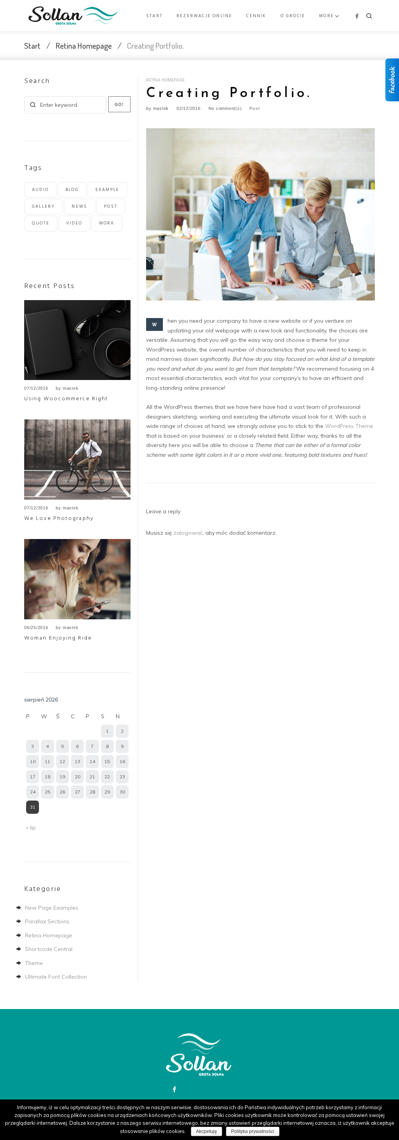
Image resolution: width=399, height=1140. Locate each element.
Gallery (43, 206)
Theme (34, 963)
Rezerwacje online (204, 15)
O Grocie (293, 15)
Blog (72, 189)
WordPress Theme (349, 425)
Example (107, 189)
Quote (40, 223)
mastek (161, 108)
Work (107, 223)
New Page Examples (51, 907)
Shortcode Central (48, 949)
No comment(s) (225, 108)
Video (74, 223)
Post (254, 108)
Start (154, 15)
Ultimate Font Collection (56, 976)
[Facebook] (356, 16)
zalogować (188, 532)
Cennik (256, 15)
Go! (119, 104)
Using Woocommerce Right (66, 398)
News (79, 206)
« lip (31, 827)
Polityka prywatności (252, 1131)
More (326, 15)
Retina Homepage (84, 45)
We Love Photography (59, 518)
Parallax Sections (47, 921)
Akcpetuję (206, 1131)
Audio (40, 189)
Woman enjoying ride (58, 638)
